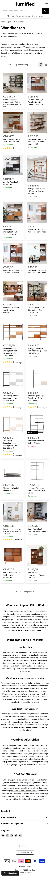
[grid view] (40, 64)
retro (39, 50)
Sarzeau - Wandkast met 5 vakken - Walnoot (11, 310)
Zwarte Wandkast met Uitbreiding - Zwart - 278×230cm (37, 310)
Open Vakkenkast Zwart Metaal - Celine (37, 530)
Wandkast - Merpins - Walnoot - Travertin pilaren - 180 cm (37, 141)
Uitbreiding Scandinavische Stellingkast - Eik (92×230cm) (10, 444)
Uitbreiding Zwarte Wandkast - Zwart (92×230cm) (11, 398)
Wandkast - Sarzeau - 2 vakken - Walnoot (12, 271)
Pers (29, 867)
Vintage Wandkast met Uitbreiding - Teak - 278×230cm (37, 350)
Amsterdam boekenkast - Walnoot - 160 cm (37, 574)
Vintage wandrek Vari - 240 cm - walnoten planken (37, 191)
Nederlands (23, 846)
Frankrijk (24, 853)
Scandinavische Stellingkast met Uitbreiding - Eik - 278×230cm (10, 352)
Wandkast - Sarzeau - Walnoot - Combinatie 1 (37, 272)
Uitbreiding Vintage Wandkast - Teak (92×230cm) (36, 398)
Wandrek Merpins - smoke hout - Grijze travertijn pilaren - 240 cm (12, 103)
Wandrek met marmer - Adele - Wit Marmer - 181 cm (12, 531)
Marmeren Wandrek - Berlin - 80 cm (12, 489)
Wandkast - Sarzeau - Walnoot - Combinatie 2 (37, 232)
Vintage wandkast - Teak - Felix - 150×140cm (11, 574)
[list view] (46, 64)
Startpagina (6, 22)
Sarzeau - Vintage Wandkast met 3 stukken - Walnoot (35, 102)
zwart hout (12, 47)
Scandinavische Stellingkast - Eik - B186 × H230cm (11, 232)
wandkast (16, 611)
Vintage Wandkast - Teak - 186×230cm (11, 140)
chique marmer (21, 53)
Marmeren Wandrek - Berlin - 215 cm (36, 442)
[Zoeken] (45, 11)
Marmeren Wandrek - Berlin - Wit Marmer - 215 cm (36, 490)
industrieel (6, 53)
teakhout (14, 44)
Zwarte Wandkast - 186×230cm (11, 183)
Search (22, 867)
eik (29, 44)
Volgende (28, 591)
